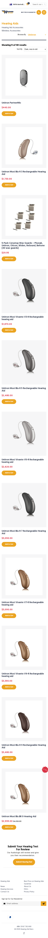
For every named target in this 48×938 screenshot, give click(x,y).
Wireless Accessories (11, 31)
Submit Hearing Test (24, 862)
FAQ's (26, 889)
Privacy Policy (29, 892)
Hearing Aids (10, 23)
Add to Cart (9, 113)
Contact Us (5, 892)
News (3, 886)
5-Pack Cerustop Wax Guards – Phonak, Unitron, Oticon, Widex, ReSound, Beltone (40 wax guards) (23, 245)
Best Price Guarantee (28, 12)
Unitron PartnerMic (11, 103)
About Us (27, 886)
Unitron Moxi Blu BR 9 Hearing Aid (19, 816)
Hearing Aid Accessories (12, 28)
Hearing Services (7, 889)
